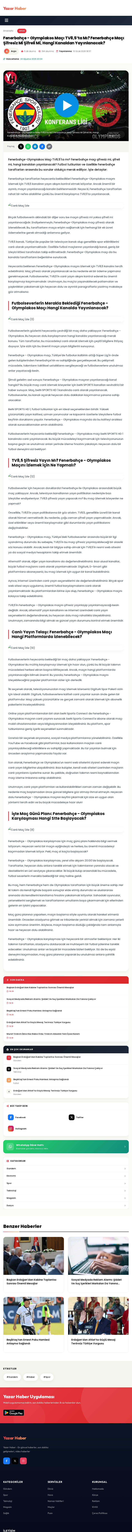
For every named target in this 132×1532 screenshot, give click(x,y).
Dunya (10, 1205)
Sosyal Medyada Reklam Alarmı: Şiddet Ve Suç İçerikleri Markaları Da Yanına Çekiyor (51, 999)
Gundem (11, 1168)
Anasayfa (8, 30)
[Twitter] (15, 1461)
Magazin (11, 1198)
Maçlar (51, 1507)
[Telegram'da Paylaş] (35, 146)
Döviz (50, 1488)
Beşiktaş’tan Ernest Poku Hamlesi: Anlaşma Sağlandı (34, 1010)
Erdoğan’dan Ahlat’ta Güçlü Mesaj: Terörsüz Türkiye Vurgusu (38, 1022)
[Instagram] (23, 1461)
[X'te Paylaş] (21, 146)
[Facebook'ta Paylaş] (42, 146)
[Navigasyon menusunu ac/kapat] (6, 20)
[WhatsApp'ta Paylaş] (28, 146)
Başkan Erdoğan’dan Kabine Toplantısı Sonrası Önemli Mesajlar (40, 987)
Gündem (7, 1488)
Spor (21, 31)
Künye (95, 1494)
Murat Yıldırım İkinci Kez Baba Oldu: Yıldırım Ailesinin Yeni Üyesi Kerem (43, 1033)
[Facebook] (6, 1461)
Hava (50, 1494)
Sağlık (6, 1513)
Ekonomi (11, 1175)
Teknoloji (11, 1190)
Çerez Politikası (99, 1513)
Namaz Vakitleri (56, 1501)
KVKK (95, 1507)
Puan (50, 1513)
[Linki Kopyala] (49, 146)
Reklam (96, 1501)
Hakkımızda (98, 1488)
